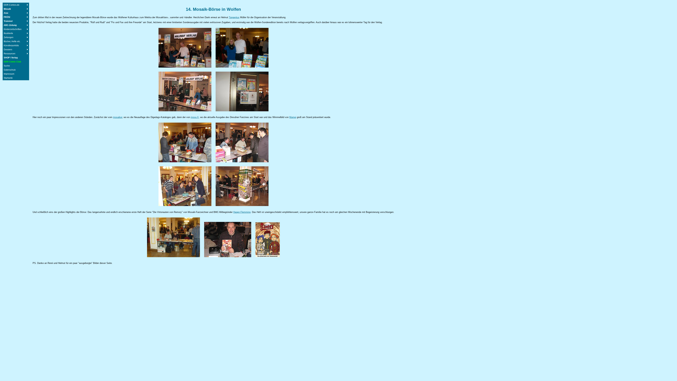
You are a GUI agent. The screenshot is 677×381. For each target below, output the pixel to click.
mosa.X (195, 117)
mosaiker (117, 117)
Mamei (292, 117)
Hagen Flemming (242, 212)
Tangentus (234, 17)
